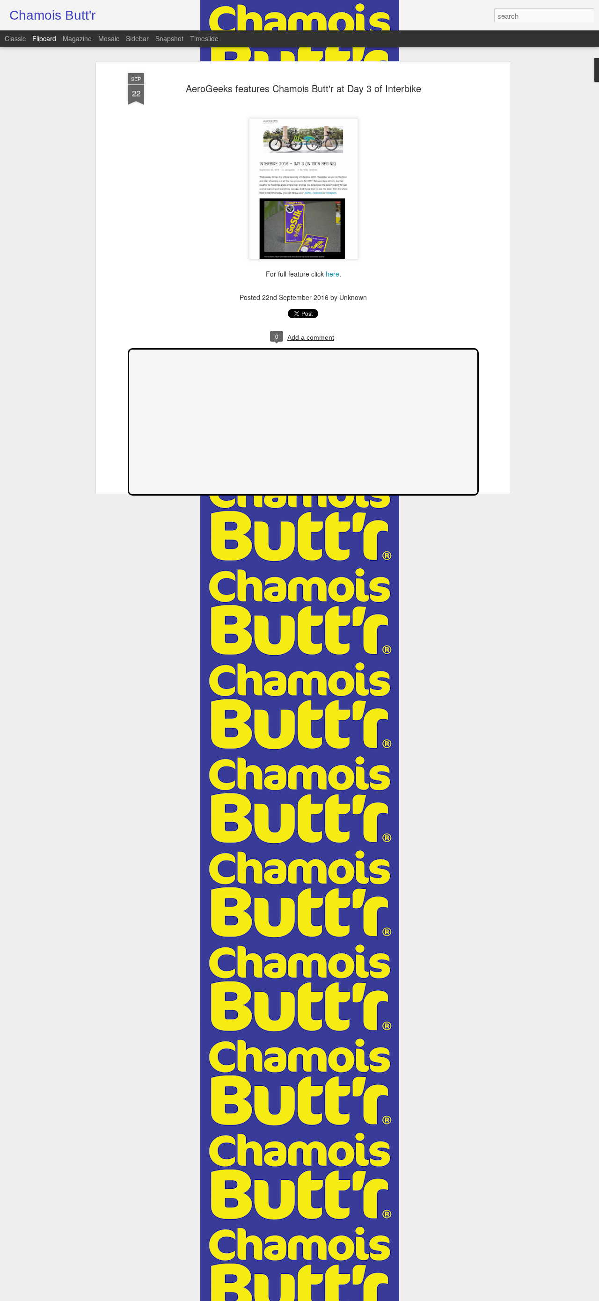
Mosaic (108, 38)
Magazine (77, 38)
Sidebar (137, 38)
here (332, 273)
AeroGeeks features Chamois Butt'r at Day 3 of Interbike (303, 88)
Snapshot (169, 38)
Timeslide (204, 38)
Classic (15, 38)
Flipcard (44, 38)
